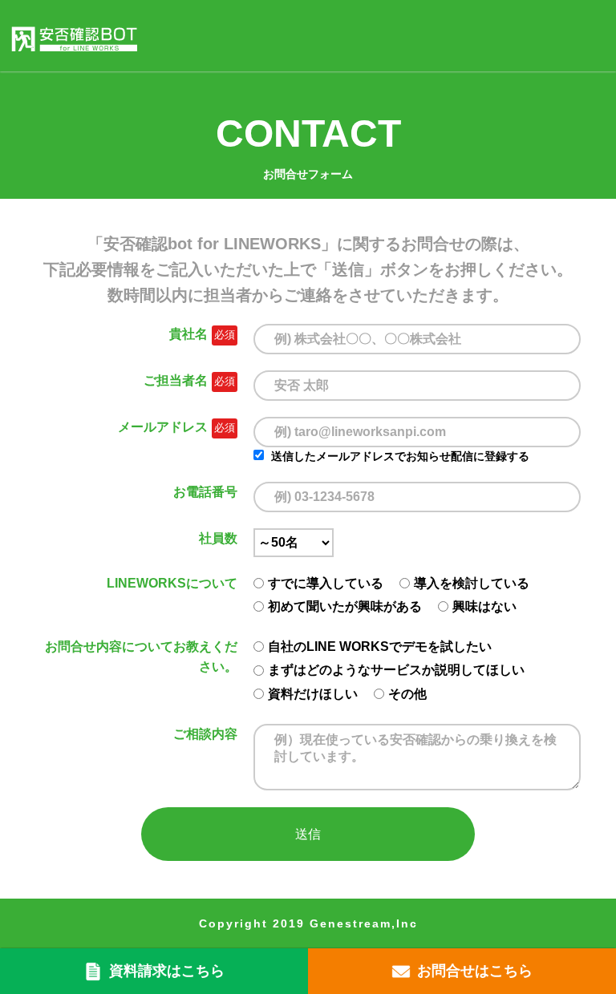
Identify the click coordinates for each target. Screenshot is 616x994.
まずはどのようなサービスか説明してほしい (396, 670)
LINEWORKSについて (172, 583)
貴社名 (188, 334)
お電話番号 (205, 492)
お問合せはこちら (475, 971)
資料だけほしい (313, 694)
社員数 (218, 538)
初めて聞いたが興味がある (345, 606)
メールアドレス (163, 427)
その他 (407, 694)
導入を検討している (471, 583)
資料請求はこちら (167, 971)
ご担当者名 (176, 380)
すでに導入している (325, 583)
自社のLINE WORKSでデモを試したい (380, 646)
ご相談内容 (205, 734)
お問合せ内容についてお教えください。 (141, 657)
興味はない (484, 606)
